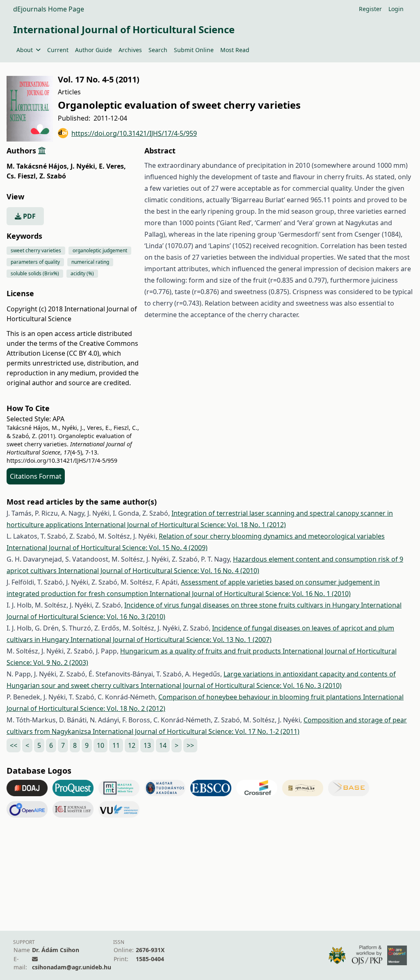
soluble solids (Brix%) (35, 273)
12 (131, 745)
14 (163, 745)
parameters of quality (35, 261)
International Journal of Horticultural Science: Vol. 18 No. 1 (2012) (185, 524)
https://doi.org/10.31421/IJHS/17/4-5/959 (134, 133)
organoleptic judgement (100, 250)
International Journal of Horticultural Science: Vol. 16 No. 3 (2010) (241, 685)
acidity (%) (82, 273)
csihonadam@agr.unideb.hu (71, 967)
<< (13, 745)
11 (116, 745)
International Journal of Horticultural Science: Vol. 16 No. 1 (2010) (250, 593)
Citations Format (36, 476)
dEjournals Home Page (48, 9)
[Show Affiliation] (42, 150)
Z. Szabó (52, 175)
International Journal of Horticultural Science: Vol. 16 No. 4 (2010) (158, 570)
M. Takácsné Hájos (38, 166)
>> (190, 745)
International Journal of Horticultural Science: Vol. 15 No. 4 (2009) (107, 547)
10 (100, 745)
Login (396, 9)
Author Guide (93, 50)
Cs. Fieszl (22, 175)
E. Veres (112, 166)
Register (370, 9)
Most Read (234, 50)
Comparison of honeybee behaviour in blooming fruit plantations (260, 696)
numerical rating (90, 261)
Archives (130, 50)
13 (147, 745)
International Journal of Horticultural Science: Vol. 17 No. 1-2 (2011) (196, 731)
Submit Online (194, 50)
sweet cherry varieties (36, 250)
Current (57, 50)
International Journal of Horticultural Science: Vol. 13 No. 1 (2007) (171, 639)
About (24, 50)
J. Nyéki (84, 166)
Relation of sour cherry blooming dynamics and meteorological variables (272, 536)
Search (157, 50)
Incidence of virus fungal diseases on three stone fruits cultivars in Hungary (242, 605)
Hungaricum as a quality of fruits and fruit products (201, 651)
